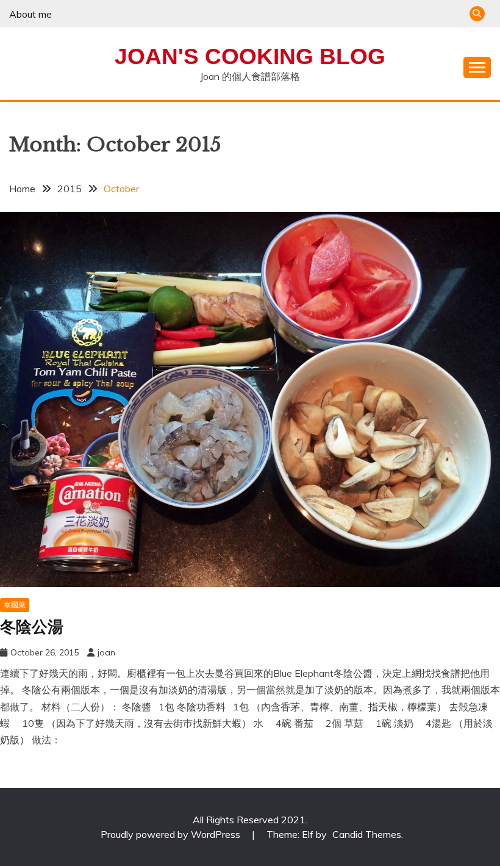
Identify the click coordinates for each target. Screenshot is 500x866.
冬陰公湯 (31, 627)
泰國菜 (15, 604)
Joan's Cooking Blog (250, 56)
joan (106, 652)
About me (30, 14)
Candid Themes (366, 834)
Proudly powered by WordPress (172, 834)
